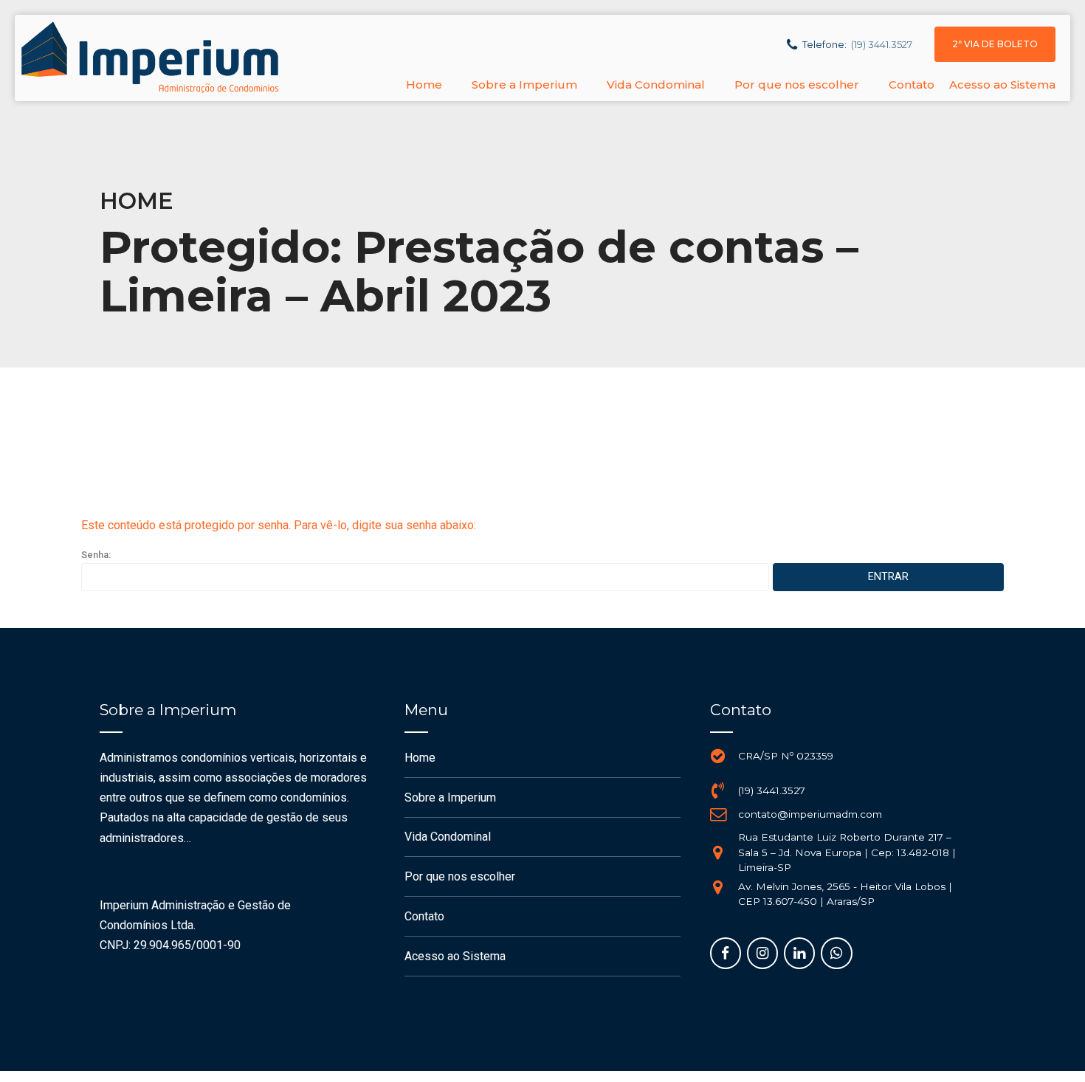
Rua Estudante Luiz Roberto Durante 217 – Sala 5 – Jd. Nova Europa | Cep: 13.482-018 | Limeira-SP (847, 852)
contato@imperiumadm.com (810, 814)
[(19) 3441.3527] (718, 790)
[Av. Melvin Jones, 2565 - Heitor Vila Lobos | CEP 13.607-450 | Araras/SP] (718, 887)
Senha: (96, 554)
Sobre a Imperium (524, 84)
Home (424, 84)
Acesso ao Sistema (1002, 84)
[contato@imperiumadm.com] (718, 814)
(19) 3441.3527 (771, 790)
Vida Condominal (656, 84)
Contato (911, 84)
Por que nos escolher (796, 84)
